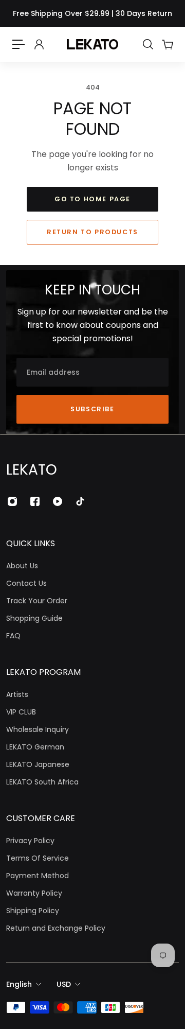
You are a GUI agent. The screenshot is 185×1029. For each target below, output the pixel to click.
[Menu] (18, 44)
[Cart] (167, 44)
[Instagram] (12, 501)
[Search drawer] (147, 44)
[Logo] (92, 44)
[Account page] (38, 44)
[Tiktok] (80, 501)
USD (64, 984)
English (19, 984)
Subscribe (92, 409)
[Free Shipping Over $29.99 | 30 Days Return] (92, 13)
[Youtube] (57, 501)
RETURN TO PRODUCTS (92, 232)
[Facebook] (35, 501)
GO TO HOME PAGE (92, 199)
